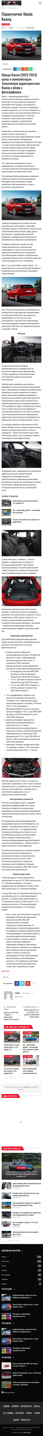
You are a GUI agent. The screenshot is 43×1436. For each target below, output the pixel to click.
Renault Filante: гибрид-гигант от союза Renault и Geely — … (25, 1305)
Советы (4, 1270)
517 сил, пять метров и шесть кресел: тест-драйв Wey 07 (27, 520)
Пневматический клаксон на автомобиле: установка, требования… (26, 1383)
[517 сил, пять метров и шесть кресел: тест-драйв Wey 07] (6, 521)
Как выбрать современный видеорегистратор (21, 1315)
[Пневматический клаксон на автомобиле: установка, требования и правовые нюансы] (6, 1384)
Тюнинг (4, 1266)
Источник (5, 971)
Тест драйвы (5, 24)
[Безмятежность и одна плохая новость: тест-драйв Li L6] (6, 503)
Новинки (4, 1279)
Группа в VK (25, 1419)
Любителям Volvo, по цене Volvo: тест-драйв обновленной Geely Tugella (31, 1013)
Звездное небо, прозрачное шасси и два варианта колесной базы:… (26, 1194)
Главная (6, 1406)
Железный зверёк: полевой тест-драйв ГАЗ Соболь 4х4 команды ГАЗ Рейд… (27, 1204)
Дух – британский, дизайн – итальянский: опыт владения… (26, 511)
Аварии (4, 1284)
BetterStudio (27, 1432)
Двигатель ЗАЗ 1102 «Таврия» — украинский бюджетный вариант (11, 1015)
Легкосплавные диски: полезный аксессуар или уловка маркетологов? (27, 1184)
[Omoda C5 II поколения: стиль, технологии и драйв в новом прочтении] (6, 1375)
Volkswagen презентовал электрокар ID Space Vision (25, 1233)
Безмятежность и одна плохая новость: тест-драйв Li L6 (26, 501)
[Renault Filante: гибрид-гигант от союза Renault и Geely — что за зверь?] (6, 1306)
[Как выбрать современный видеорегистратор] (6, 1316)
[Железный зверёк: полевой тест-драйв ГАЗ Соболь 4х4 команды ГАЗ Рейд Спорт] (6, 1205)
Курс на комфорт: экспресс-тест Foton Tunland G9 (25, 1223)
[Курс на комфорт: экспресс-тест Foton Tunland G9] (6, 1224)
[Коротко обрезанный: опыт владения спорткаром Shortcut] (31, 1060)
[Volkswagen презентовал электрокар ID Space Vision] (6, 1234)
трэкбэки (26, 1087)
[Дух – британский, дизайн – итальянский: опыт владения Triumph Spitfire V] (6, 512)
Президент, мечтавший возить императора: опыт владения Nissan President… (27, 1213)
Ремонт (4, 1257)
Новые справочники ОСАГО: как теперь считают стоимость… (25, 1364)
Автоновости (26, 1406)
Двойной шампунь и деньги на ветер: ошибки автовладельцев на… (25, 1296)
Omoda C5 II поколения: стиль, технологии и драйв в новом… (27, 1374)
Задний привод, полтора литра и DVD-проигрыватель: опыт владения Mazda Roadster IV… (21, 1174)
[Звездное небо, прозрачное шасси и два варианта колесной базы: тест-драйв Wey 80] (6, 1195)
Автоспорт (5, 1261)
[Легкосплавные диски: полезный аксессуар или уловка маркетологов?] (6, 1185)
